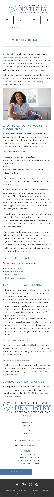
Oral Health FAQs (13, 268)
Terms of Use (21, 494)
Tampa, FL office (35, 70)
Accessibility (33, 494)
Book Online (16, 472)
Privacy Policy (45, 491)
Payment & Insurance (15, 271)
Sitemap (35, 491)
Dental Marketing (10, 491)
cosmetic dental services (15, 57)
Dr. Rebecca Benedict (15, 278)
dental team (12, 54)
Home (5, 28)
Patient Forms (12, 274)
